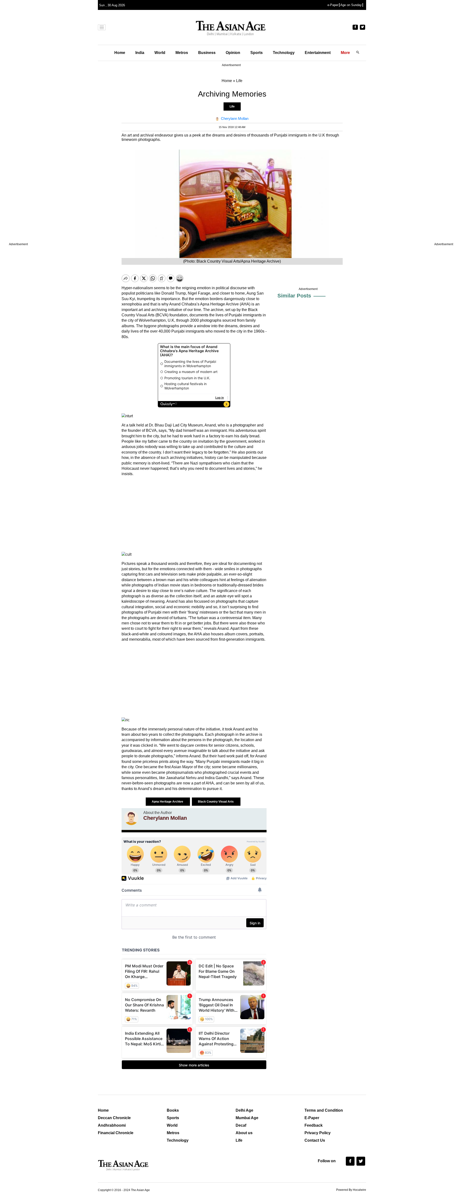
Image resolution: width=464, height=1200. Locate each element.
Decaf (241, 1125)
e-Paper (332, 5)
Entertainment (318, 53)
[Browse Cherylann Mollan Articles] (131, 818)
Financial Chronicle (115, 1133)
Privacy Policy (317, 1133)
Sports (256, 53)
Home (119, 53)
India (139, 53)
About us (244, 1133)
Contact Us (314, 1140)
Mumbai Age (247, 1118)
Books (173, 1110)
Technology (284, 53)
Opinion (233, 53)
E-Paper (311, 1118)
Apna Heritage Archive (168, 801)
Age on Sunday (351, 5)
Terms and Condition (323, 1110)
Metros (181, 53)
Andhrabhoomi (112, 1125)
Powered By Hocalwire (351, 1190)
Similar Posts (294, 296)
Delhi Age (244, 1110)
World (159, 53)
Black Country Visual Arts (216, 801)
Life (232, 106)
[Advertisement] (194, 514)
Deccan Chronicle (114, 1118)
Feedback (313, 1125)
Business (207, 53)
